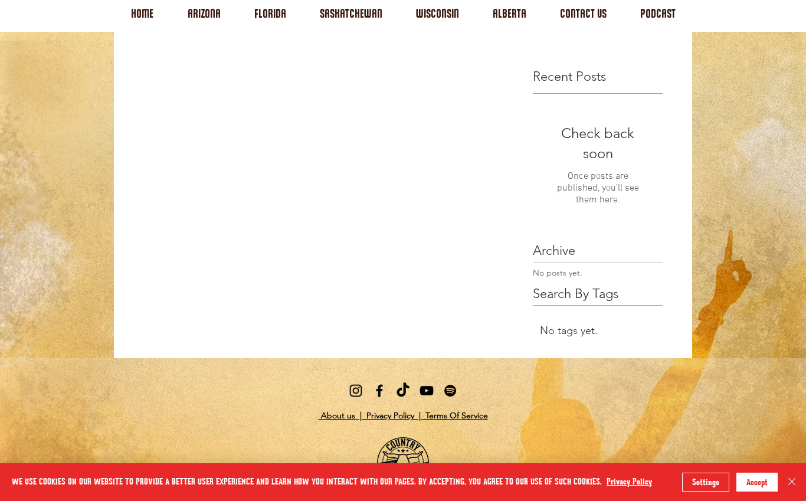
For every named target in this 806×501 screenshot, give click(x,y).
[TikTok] (403, 390)
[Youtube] (426, 390)
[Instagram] (356, 390)
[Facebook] (379, 390)
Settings (705, 482)
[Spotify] (450, 390)
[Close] (792, 482)
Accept (757, 482)
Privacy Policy (629, 482)
